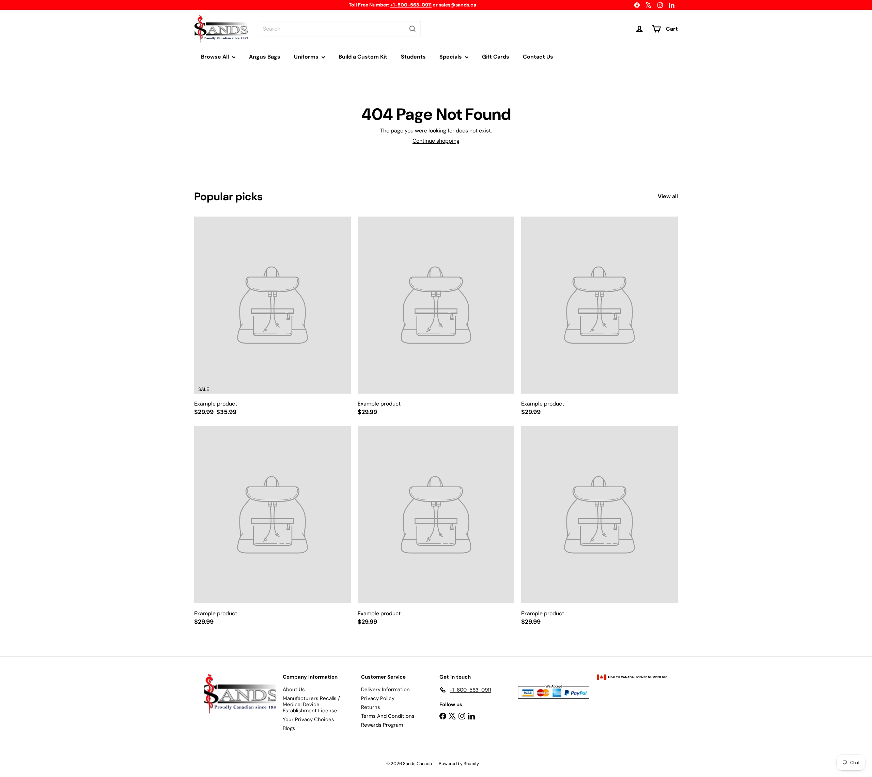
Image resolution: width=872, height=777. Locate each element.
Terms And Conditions (388, 716)
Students (413, 56)
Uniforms (307, 56)
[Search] (412, 28)
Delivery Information (385, 689)
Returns (370, 707)
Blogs (289, 728)
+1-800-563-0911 (411, 5)
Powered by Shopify (459, 763)
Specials (451, 56)
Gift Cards (495, 56)
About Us (294, 689)
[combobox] (340, 28)
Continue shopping (436, 140)
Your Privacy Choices (308, 719)
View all (668, 196)
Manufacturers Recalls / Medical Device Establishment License (311, 704)
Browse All (215, 56)
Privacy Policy (377, 698)
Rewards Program (382, 725)
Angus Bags (264, 56)
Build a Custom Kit (363, 56)
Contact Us (538, 56)
